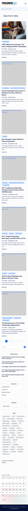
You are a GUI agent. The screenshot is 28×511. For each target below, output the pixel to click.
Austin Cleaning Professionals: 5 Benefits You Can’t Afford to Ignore (13, 93)
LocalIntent (5, 432)
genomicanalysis (6, 423)
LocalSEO (19, 432)
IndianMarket (11, 428)
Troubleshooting (20, 449)
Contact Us (5, 389)
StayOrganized (6, 447)
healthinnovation (6, 425)
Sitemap (4, 395)
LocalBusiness (12, 430)
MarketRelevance (6, 435)
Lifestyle (5, 136)
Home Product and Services (18, 88)
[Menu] (25, 3)
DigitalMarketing (6, 421)
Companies (6, 88)
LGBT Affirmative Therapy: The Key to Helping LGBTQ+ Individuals (13, 357)
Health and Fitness (7, 318)
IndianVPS (19, 428)
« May (4, 499)
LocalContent (20, 430)
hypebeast (5, 428)
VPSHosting (20, 451)
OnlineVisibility (11, 437)
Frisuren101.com (15, 508)
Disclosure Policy (6, 392)
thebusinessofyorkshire (8, 460)
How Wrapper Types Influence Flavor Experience (14, 366)
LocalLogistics (12, 432)
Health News (6, 41)
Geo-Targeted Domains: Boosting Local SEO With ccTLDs (13, 375)
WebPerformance (6, 454)
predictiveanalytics (6, 439)
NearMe (4, 437)
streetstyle (13, 447)
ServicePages (15, 444)
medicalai (14, 435)
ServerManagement (6, 444)
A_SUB (13, 416)
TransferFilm (12, 449)
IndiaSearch (5, 430)
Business (5, 182)
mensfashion (20, 435)
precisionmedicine (19, 437)
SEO (14, 442)
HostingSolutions (15, 425)
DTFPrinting (13, 421)
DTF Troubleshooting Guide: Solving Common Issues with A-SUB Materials (13, 190)
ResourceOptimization (7, 442)
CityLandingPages (10, 418)
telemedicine (5, 449)
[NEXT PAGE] (21, 341)
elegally (4, 462)
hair (20, 423)
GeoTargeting (14, 423)
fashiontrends (21, 421)
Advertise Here (5, 387)
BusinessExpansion (20, 416)
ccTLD (4, 418)
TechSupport (19, 447)
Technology (6, 185)
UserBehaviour (5, 451)
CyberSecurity (19, 418)
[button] (21, 341)
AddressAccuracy (6, 416)
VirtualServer (13, 451)
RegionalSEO (15, 439)
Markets (11, 233)
